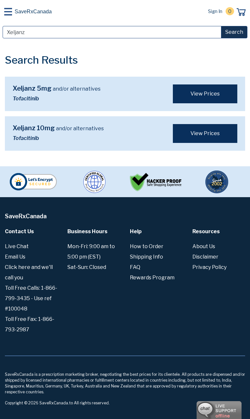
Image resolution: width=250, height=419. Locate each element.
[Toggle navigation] (8, 11)
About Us (203, 246)
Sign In (215, 11)
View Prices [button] (205, 94)
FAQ (135, 267)
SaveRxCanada (33, 11)
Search (234, 32)
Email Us (15, 257)
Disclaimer (205, 257)
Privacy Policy (209, 267)
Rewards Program (152, 277)
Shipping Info (146, 257)
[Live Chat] (201, 407)
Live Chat (17, 246)
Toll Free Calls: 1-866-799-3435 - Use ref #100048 (31, 298)
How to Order (146, 246)
